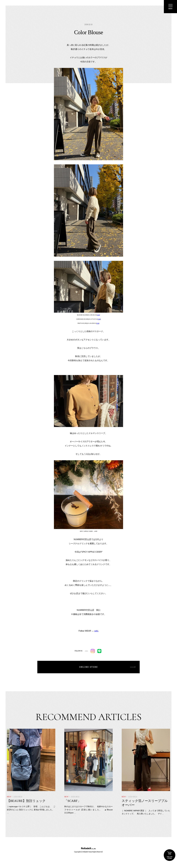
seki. (96, 631)
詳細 (98, 315)
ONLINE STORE (169, 855)
